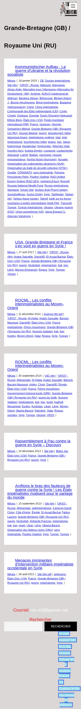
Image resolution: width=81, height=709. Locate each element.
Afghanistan (24, 380)
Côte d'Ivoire (23, 512)
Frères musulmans (35, 327)
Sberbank (13, 190)
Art (61, 682)
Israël (49, 402)
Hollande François (40, 521)
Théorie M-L (66, 662)
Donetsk (34, 115)
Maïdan (33, 155)
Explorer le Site (69, 688)
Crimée (11, 115)
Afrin (10, 256)
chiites (33, 384)
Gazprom (45, 124)
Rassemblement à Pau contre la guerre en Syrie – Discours (42, 443)
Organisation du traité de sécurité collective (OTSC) (37, 168)
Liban (47, 406)
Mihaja (11, 80)
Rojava (43, 270)
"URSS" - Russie (29, 85)
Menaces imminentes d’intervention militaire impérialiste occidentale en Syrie (40, 564)
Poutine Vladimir (39, 177)
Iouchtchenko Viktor (35, 142)
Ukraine (48, 207)
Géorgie (56, 124)
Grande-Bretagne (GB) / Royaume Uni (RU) (43, 517)
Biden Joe (62, 451)
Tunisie (54, 534)
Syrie (47, 194)
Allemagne (58, 85)
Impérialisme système (41, 137)
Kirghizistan (44, 146)
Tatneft (44, 198)
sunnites (12, 415)
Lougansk (49, 150)
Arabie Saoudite (23, 256)
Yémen (11, 274)
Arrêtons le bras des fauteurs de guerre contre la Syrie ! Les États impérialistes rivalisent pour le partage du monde (40, 492)
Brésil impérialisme (47, 102)
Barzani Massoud (17, 384)
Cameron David (62, 508)
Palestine (40, 410)
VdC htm (50, 376)
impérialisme (49, 265)
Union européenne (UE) (30, 211)
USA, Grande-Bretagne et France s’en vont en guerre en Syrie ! (44, 244)
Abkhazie (45, 85)
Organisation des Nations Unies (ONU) (30, 530)
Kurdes (11, 336)
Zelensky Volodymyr (19, 216)
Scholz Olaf (26, 190)
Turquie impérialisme (30, 207)
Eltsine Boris (14, 120)
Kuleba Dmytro (33, 150)
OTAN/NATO (24, 172)
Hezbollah (34, 265)
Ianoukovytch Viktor (59, 133)
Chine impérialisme (46, 107)
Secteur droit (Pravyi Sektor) (51, 190)
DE (42, 80)
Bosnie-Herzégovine (23, 102)
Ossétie (11, 172)
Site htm (12, 85)
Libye (10, 270)
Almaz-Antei (14, 89)
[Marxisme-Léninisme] (68, 13)
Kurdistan (37, 406)
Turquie (11, 207)
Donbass (22, 115)
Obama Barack (24, 410)
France (34, 124)
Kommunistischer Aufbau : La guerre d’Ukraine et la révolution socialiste (38, 71)
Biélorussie (46, 98)
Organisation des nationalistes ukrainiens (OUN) (35, 164)
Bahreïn (68, 380)
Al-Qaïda (33, 318)
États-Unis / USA (33, 120)
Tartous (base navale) (26, 198)
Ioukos (52, 142)
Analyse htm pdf (53, 314)
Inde (58, 137)
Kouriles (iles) (15, 150)
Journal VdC (67, 640)
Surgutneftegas (16, 194)
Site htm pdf (44, 574)
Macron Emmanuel (26, 270)
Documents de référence (66, 700)
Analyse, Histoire (65, 673)
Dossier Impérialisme (57, 80)
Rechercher (40, 619)
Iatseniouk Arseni (17, 137)
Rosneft (64, 181)
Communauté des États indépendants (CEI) (32, 111)
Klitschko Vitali (61, 146)
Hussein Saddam (42, 331)
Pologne (59, 172)
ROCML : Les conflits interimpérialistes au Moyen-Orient (35, 304)
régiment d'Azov (49, 181)
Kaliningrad (14, 146)
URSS (50, 415)
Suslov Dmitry (35, 194)
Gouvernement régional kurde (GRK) (29, 393)
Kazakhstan (29, 146)
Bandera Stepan (28, 98)
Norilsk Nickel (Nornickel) (42, 159)
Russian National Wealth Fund (25, 185)
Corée (63, 111)
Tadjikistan (57, 194)
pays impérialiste (43, 172)
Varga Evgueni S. (55, 211)
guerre (43, 133)
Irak (60, 265)
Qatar (37, 336)
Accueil (64, 633)
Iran (59, 142)
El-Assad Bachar (56, 256)
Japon (66, 142)
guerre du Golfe (47, 397)
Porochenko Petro (18, 177)
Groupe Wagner (28, 133)
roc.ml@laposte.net (49, 610)
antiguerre (60, 574)
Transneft (65, 203)
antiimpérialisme (41, 508)
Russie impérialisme (56, 185)
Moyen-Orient (25, 336)
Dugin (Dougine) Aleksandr (56, 115)
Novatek (63, 159)
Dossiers (64, 653)
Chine (30, 107)
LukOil (24, 155)
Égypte (63, 384)
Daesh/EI (39, 256)
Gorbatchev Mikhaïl (18, 129)
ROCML (65, 646)
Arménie (35, 94)
